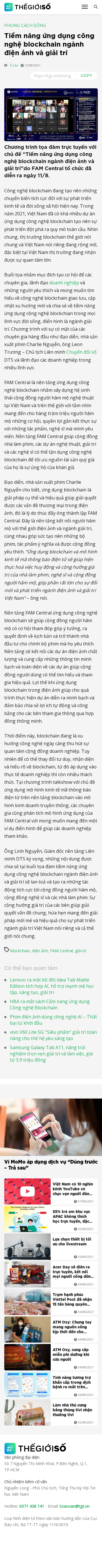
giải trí (80, 950)
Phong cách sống (25, 26)
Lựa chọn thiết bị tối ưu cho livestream (72, 1242)
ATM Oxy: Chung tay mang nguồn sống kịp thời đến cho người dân (72, 1328)
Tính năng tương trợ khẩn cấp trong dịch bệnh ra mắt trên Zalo (72, 1383)
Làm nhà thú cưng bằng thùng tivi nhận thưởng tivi (72, 1410)
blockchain (20, 950)
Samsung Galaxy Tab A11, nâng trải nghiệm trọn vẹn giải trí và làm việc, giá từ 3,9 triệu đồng (51, 1053)
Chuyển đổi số (81, 352)
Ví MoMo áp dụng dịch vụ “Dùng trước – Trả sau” (51, 1165)
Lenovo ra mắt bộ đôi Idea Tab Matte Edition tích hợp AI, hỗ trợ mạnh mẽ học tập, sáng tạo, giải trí (52, 986)
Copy (86, 75)
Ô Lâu (14, 65)
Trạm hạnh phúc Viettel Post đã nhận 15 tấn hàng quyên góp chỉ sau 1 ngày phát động (72, 1300)
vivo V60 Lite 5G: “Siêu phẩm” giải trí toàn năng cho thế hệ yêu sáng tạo (53, 1035)
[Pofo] (28, 7)
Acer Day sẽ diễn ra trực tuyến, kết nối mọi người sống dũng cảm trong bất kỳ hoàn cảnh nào (73, 1273)
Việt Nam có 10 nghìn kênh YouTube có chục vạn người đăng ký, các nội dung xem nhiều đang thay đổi (73, 1190)
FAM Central (61, 950)
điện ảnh (40, 950)
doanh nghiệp (64, 283)
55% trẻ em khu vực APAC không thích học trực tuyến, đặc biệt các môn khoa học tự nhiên (71, 1217)
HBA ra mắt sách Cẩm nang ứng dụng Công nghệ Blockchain (50, 1004)
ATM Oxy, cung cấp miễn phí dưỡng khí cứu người (71, 1355)
